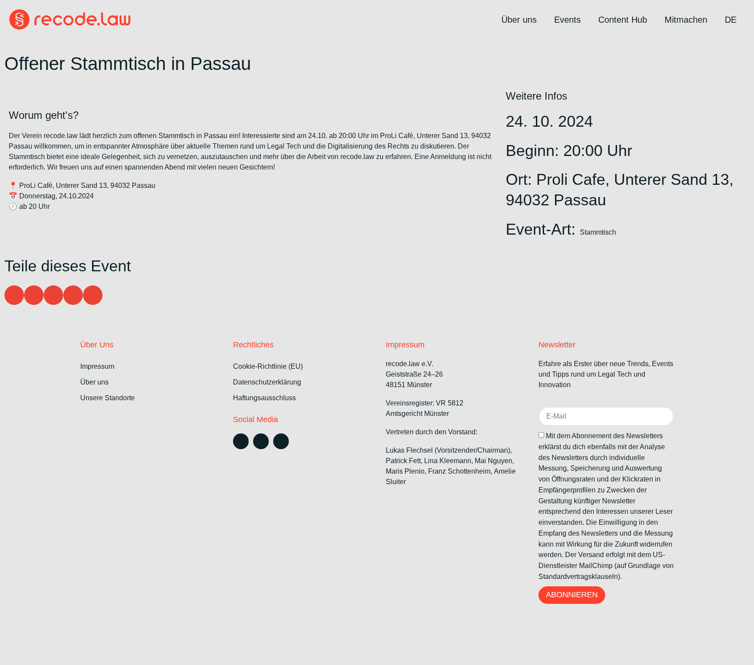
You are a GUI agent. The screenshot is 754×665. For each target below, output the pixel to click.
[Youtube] (281, 441)
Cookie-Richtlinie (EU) (268, 366)
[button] (14, 295)
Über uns (519, 19)
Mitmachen (686, 19)
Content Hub (622, 19)
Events (567, 19)
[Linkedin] (241, 441)
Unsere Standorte (107, 398)
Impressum (97, 366)
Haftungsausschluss (264, 398)
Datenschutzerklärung (267, 382)
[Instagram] (261, 441)
